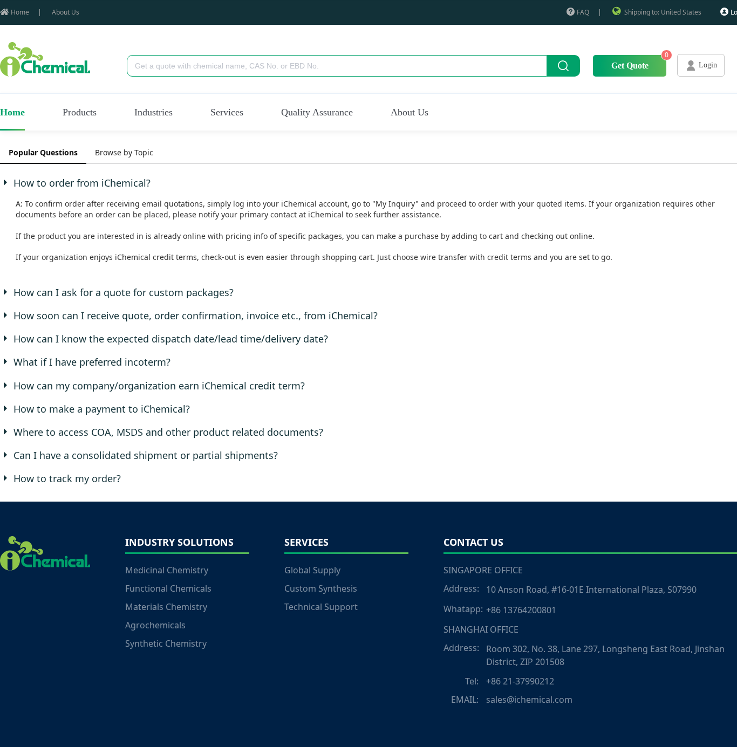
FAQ (583, 12)
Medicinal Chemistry (166, 570)
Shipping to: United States (663, 12)
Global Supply (312, 570)
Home (20, 12)
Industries (153, 112)
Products (80, 112)
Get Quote (630, 65)
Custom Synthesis (320, 588)
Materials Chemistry (166, 606)
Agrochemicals (155, 625)
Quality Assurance (317, 112)
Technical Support (321, 606)
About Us (65, 12)
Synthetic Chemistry (166, 643)
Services (226, 112)
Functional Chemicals (168, 588)
